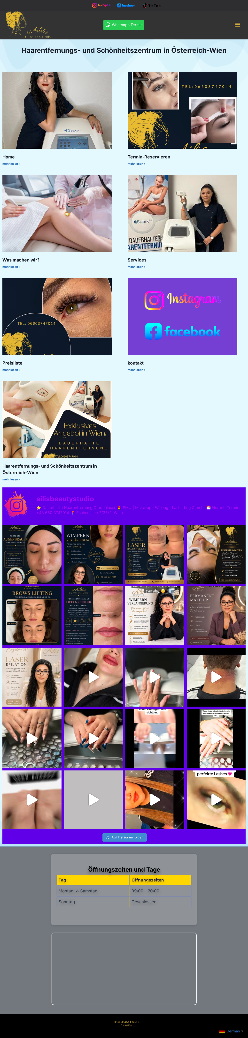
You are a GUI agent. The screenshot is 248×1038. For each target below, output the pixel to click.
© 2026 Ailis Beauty (126, 1021)
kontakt (136, 363)
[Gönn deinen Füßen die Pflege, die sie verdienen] (32, 799)
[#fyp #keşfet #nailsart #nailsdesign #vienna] (93, 738)
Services (137, 259)
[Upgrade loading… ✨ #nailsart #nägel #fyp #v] (154, 677)
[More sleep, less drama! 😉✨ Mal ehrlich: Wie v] (216, 615)
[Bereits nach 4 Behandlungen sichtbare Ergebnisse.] (154, 554)
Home (8, 156)
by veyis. (127, 1024)
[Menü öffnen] (237, 25)
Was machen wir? (20, 259)
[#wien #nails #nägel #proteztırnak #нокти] (93, 799)
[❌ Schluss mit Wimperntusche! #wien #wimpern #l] (93, 554)
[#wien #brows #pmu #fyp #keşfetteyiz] (32, 554)
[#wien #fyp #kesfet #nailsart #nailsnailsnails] (32, 738)
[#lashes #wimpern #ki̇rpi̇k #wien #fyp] (216, 554)
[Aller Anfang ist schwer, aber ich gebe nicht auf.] (154, 738)
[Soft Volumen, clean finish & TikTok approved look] (216, 799)
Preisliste (12, 363)
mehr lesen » (11, 163)
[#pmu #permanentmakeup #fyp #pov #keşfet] (93, 615)
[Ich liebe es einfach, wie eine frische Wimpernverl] (154, 615)
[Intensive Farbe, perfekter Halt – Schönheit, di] (216, 738)
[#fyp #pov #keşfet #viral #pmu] (93, 677)
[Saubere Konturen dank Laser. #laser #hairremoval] (216, 677)
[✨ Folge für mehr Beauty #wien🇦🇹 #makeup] (154, 799)
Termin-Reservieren (149, 156)
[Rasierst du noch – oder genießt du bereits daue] (32, 677)
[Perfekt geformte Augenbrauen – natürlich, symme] (32, 615)
